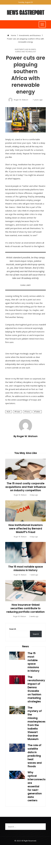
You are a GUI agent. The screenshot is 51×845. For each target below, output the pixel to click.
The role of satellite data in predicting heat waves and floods (35, 755)
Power (18, 412)
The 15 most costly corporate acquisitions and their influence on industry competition (25, 487)
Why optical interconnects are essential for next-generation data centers (37, 786)
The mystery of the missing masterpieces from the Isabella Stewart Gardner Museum (36, 723)
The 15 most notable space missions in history (25, 568)
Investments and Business (25, 49)
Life (9, 412)
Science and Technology (25, 51)
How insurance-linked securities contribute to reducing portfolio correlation (25, 608)
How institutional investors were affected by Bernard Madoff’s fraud (25, 528)
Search (12, 629)
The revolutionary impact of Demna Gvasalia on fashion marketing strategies (36, 689)
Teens (28, 412)
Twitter (37, 412)
